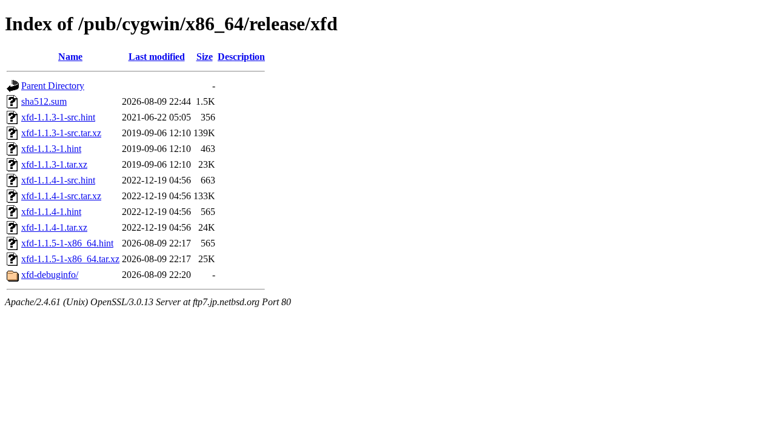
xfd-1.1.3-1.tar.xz (54, 164)
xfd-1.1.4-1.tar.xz (54, 227)
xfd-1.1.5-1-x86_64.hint (67, 243)
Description (241, 56)
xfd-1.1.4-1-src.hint (58, 180)
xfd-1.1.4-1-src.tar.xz (61, 196)
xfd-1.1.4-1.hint (51, 211)
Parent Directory (52, 86)
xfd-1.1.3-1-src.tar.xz (61, 133)
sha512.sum (44, 101)
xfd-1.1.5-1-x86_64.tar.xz (70, 259)
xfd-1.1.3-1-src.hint (58, 117)
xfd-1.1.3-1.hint (51, 149)
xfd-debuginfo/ (49, 274)
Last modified (157, 56)
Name (70, 56)
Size (204, 56)
